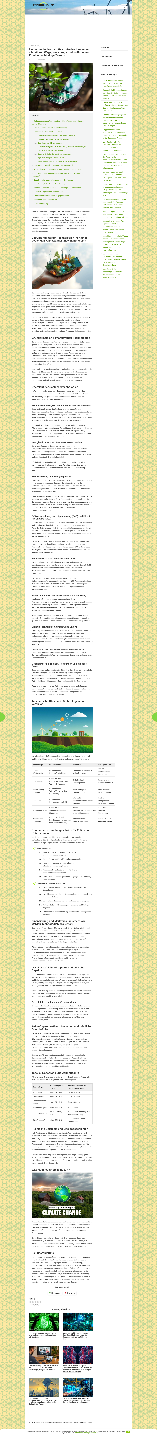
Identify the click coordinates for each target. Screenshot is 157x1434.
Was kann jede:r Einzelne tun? (46, 200)
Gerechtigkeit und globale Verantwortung (51, 184)
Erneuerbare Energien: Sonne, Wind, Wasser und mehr (56, 136)
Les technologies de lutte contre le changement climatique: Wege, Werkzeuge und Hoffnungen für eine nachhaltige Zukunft (115, 189)
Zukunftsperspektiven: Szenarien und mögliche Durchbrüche (57, 188)
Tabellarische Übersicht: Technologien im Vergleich (53, 165)
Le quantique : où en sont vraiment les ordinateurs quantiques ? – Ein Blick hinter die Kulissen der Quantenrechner (115, 259)
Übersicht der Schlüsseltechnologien (48, 132)
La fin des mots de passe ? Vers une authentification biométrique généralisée (42, 1335)
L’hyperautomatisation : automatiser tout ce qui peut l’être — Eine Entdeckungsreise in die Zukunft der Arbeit (43, 1401)
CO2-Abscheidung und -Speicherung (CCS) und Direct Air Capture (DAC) (62, 147)
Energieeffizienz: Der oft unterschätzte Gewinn (53, 139)
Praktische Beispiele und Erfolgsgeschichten (52, 196)
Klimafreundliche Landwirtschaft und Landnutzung (54, 154)
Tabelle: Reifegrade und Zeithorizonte (48, 192)
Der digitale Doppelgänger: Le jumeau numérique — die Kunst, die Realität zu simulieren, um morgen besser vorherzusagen (77, 1368)
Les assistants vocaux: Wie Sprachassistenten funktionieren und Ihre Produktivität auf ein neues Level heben (113, 226)
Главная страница (34, 45)
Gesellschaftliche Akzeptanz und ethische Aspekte (53, 180)
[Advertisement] (78, 31)
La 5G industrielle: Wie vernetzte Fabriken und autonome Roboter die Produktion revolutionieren (76, 1400)
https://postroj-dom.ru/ (36, 1425)
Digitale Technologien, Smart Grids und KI (52, 158)
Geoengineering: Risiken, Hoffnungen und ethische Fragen (57, 161)
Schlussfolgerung (41, 204)
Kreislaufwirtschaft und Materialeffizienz (51, 150)
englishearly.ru (92, 1433)
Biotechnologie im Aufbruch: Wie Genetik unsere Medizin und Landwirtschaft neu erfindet (115, 214)
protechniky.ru (80, 1433)
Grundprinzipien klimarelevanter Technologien (52, 128)
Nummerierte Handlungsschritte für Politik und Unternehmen (57, 169)
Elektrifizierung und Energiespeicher (50, 143)
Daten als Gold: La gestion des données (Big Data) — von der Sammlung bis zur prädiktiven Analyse (75, 1336)
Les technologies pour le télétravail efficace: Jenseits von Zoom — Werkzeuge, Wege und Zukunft (43, 1368)
